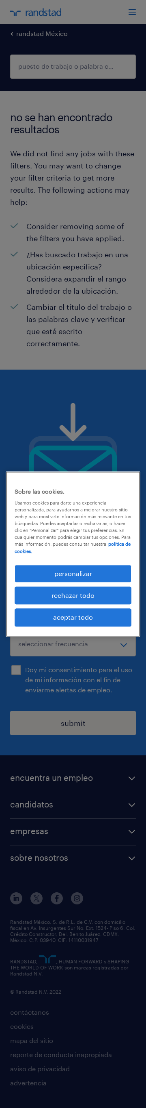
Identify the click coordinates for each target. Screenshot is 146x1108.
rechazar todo (73, 595)
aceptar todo (73, 617)
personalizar (73, 573)
